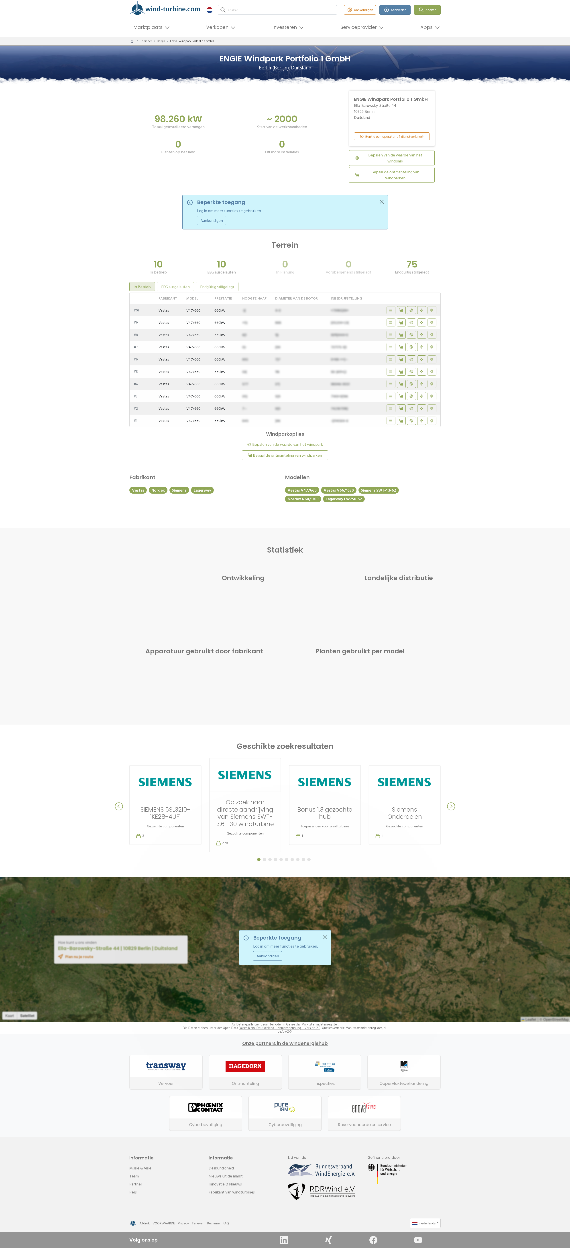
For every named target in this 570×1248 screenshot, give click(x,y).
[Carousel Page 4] (275, 859)
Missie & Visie (140, 1168)
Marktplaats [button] (148, 27)
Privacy (183, 1223)
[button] (210, 10)
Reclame (213, 1223)
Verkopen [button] (217, 27)
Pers (133, 1192)
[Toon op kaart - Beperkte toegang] (432, 310)
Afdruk (144, 1223)
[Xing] (329, 1240)
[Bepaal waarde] (411, 310)
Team (134, 1176)
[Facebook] (373, 1240)
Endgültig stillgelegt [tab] (217, 286)
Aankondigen (363, 10)
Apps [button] (426, 27)
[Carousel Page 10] (309, 859)
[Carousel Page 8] (297, 859)
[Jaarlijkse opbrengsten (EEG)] (421, 310)
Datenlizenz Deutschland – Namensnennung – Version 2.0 (279, 1028)
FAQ (226, 1223)
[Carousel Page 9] (303, 859)
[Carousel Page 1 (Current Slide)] (259, 859)
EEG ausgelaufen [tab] (175, 286)
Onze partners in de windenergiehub (285, 1043)
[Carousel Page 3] (270, 859)
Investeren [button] (284, 27)
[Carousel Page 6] (286, 859)
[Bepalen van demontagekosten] (401, 310)
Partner (135, 1184)
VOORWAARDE (164, 1223)
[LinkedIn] (284, 1240)
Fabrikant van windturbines (232, 1192)
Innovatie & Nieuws (225, 1184)
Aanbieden (398, 10)
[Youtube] (418, 1240)
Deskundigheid (221, 1168)
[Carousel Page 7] (292, 859)
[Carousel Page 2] (264, 859)
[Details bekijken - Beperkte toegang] (391, 310)
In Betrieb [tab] (142, 286)
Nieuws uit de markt (226, 1176)
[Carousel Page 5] (281, 859)
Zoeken (430, 10)
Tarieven (198, 1223)
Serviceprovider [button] (358, 27)
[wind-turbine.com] (132, 41)
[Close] (382, 202)
